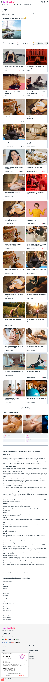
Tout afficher (25, 407)
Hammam (5, 586)
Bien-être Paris (6, 606)
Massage (5, 588)
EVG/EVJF (26, 4)
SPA (4, 584)
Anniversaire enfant (17, 4)
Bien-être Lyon (6, 608)
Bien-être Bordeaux (7, 613)
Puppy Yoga (5, 595)
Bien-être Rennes (7, 617)
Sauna (4, 590)
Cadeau (9, 4)
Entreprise (33, 4)
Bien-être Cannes (7, 619)
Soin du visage (6, 593)
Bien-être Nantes (7, 610)
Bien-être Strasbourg (8, 615)
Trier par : (41, 47)
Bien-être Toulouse (7, 612)
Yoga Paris (5, 601)
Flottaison (5, 591)
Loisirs (4, 4)
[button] (44, 2)
